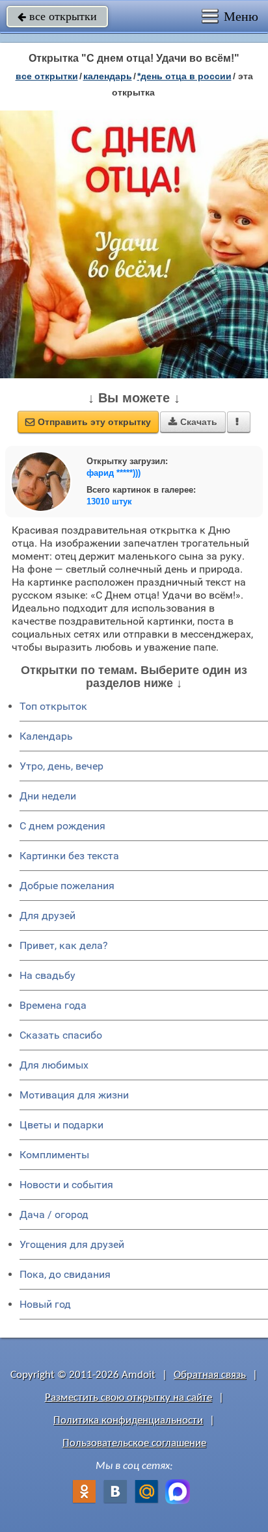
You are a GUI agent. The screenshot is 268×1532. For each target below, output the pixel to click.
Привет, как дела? (64, 945)
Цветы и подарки (61, 1125)
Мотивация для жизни (74, 1095)
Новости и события (66, 1184)
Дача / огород (54, 1214)
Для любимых (54, 1065)
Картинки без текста (69, 856)
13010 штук (109, 501)
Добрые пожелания (67, 885)
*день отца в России (184, 76)
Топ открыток (53, 706)
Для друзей (47, 915)
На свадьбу (47, 975)
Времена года (53, 1005)
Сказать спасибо (61, 1035)
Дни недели (48, 796)
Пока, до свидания (65, 1274)
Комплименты (54, 1155)
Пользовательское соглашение (134, 1443)
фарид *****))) (114, 473)
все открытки (57, 16)
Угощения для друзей (72, 1244)
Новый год (45, 1304)
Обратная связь (210, 1375)
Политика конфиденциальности (128, 1420)
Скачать (192, 422)
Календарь (107, 76)
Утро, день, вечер (61, 766)
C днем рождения (62, 826)
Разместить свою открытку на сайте (128, 1397)
